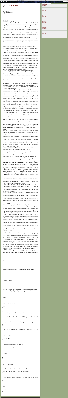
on (44, 4)
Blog (45, 0)
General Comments (42, 0)
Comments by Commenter (44, 0)
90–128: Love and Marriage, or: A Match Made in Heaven (40, 0)
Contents (43, 3)
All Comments (43, 0)
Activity (49, 3)
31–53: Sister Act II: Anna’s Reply (0, 0)
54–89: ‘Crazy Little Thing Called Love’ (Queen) (11, 5)
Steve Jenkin (5, 6)
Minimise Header (67, 0)
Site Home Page (41, 0)
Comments (46, 3)
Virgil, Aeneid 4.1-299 (3, 1)
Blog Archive (46, 0)
